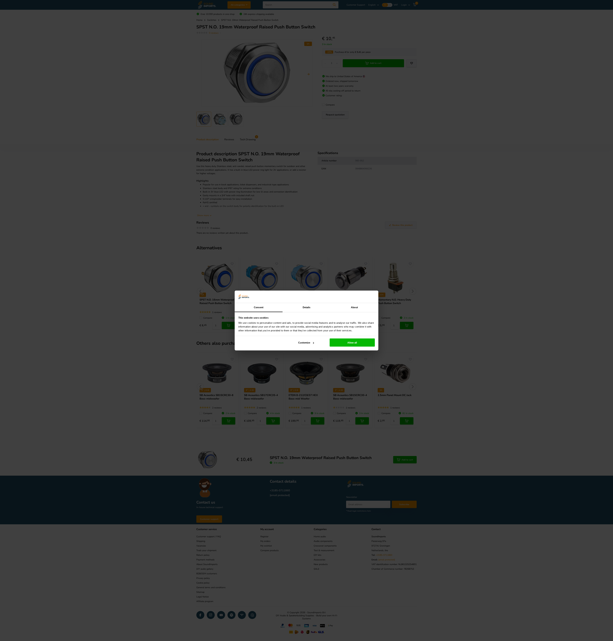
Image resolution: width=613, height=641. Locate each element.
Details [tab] (306, 307)
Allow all (352, 342)
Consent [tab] (258, 307)
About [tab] (354, 307)
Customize (304, 342)
